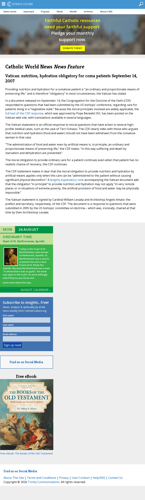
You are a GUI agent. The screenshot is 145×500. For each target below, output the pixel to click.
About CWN (106, 11)
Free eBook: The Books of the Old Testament (26, 453)
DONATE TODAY (72, 48)
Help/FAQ (99, 478)
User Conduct (81, 478)
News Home (10, 11)
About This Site (14, 478)
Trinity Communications (44, 482)
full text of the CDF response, (24, 113)
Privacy (64, 478)
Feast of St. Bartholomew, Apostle (23, 241)
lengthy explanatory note (67, 180)
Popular (45, 11)
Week (60, 11)
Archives (88, 11)
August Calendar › (35, 290)
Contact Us (115, 478)
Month (73, 11)
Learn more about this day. (17, 282)
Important (29, 11)
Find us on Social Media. (27, 362)
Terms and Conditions (41, 478)
